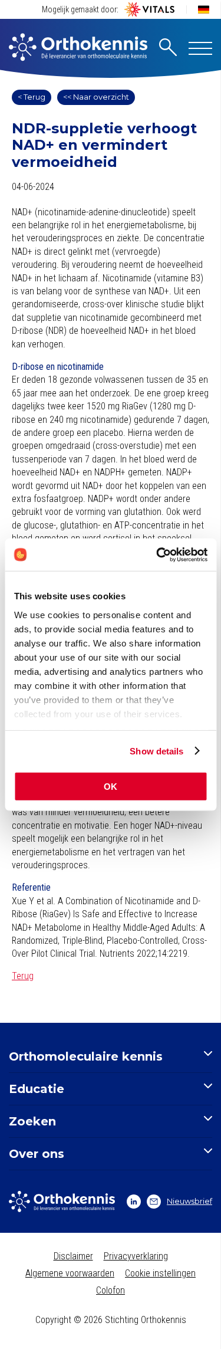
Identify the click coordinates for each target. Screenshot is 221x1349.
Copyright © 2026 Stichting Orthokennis (110, 1319)
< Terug (31, 96)
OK (110, 787)
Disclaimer (73, 1256)
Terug (23, 976)
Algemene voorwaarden (69, 1273)
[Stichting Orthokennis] (78, 48)
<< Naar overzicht (96, 96)
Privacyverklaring (136, 1256)
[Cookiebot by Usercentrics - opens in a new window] (157, 554)
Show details (156, 751)
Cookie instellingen (160, 1273)
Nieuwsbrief (189, 1201)
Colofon (110, 1290)
